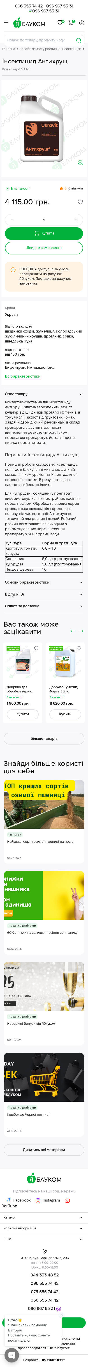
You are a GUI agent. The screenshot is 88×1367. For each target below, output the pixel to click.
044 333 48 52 (44, 1275)
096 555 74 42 (44, 1284)
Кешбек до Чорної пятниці (28, 1114)
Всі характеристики (22, 376)
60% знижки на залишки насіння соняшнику (42, 932)
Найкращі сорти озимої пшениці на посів (40, 841)
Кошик (73, 21)
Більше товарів (44, 738)
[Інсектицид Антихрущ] (44, 126)
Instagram (51, 1200)
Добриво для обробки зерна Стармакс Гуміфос (21, 690)
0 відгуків (75, 188)
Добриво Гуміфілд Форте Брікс (63, 689)
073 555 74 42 (44, 1292)
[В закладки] (80, 202)
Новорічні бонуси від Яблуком (31, 1023)
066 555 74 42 (29, 6)
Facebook (22, 1200)
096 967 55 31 (59, 6)
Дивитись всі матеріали (44, 1150)
